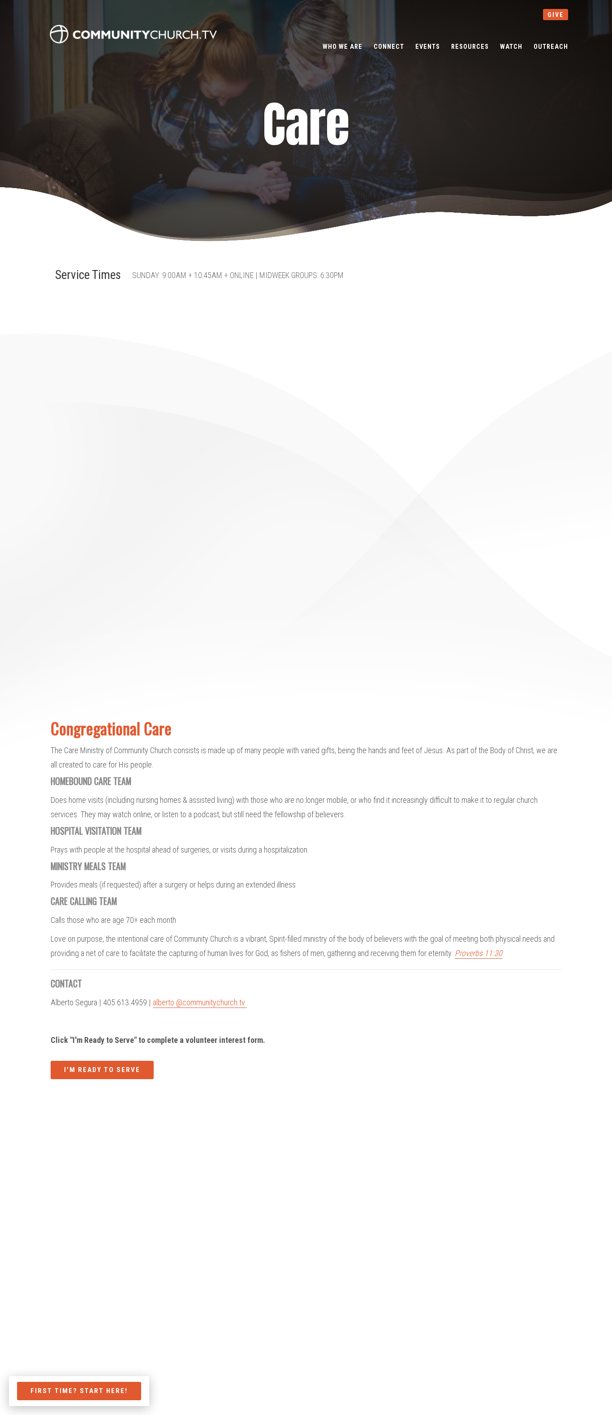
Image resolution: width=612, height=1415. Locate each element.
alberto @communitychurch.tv (200, 1002)
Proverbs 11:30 (478, 953)
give (555, 14)
